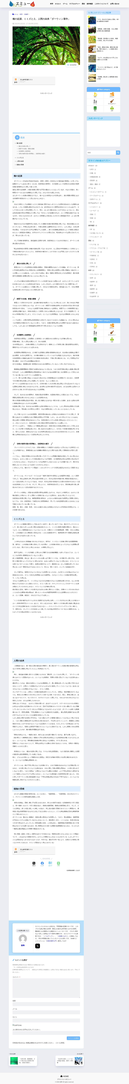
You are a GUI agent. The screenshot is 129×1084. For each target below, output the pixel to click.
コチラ (50, 933)
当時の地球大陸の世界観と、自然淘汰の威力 (32, 153)
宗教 (93, 173)
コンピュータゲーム (98, 192)
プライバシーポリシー (64, 1079)
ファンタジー (96, 237)
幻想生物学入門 (51, 941)
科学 (51, 4)
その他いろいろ (96, 233)
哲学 (93, 278)
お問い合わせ (114, 4)
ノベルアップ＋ (49, 936)
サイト (15, 1017)
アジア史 (94, 244)
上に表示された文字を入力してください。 (27, 1029)
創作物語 (90, 4)
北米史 (93, 259)
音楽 (93, 218)
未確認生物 (95, 177)
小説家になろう (63, 936)
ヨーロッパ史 (96, 252)
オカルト (58, 4)
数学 (93, 285)
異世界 (93, 180)
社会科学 (94, 296)
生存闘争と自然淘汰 (25, 151)
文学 (112, 110)
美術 (92, 214)
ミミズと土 (20, 157)
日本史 (93, 266)
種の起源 (19, 143)
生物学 (78, 870)
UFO (93, 169)
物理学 (93, 289)
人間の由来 (20, 161)
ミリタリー (95, 207)
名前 (14, 1001)
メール (15, 1009)
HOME (66, 1076)
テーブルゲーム (96, 195)
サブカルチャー (74, 4)
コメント (16, 977)
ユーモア (94, 210)
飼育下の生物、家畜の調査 (26, 148)
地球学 (93, 282)
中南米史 (94, 255)
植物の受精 (20, 164)
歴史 (83, 4)
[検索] (118, 152)
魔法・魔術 (95, 184)
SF (92, 229)
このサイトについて (101, 4)
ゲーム (65, 4)
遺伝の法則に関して (25, 146)
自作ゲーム (95, 199)
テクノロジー (96, 274)
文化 (93, 263)
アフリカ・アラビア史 (98, 248)
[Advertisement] (46, 113)
